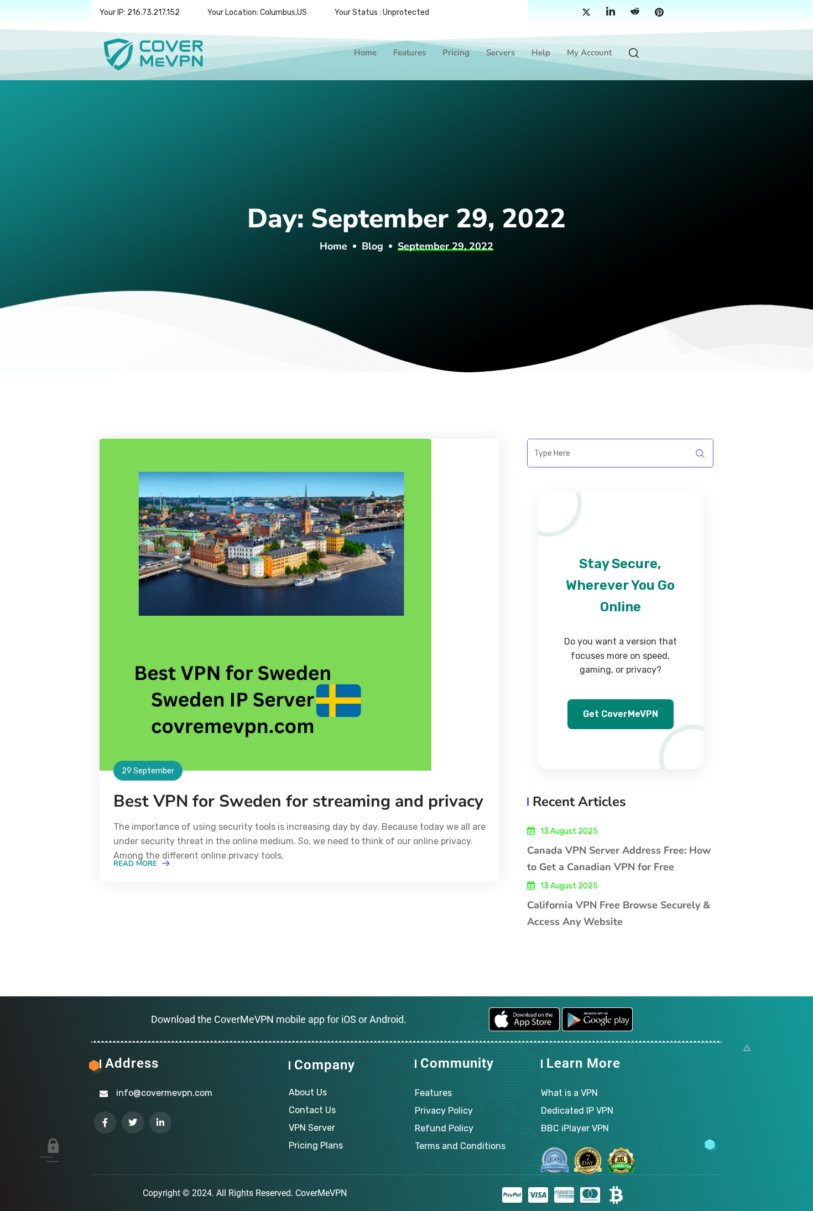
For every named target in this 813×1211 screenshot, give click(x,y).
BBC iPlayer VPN (575, 1128)
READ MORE (136, 864)
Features (409, 52)
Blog (372, 246)
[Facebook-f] (105, 1122)
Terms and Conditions (460, 1146)
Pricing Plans (316, 1145)
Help (540, 52)
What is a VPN (569, 1093)
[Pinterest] (659, 12)
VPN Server (312, 1127)
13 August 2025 (569, 831)
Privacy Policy (444, 1110)
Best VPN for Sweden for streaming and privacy (298, 801)
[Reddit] (635, 12)
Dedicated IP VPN (577, 1110)
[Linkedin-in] (160, 1122)
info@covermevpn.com (164, 1093)
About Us (308, 1092)
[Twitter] (586, 12)
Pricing (456, 52)
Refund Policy (444, 1128)
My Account (589, 52)
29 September (148, 771)
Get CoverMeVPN (620, 714)
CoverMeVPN (321, 1193)
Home (365, 52)
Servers (500, 52)
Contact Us (312, 1110)
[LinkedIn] (610, 12)
